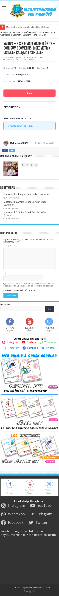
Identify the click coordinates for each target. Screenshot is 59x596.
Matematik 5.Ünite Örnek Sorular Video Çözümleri (27, 27)
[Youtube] (30, 591)
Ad (5, 274)
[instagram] (33, 591)
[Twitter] (27, 591)
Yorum (7, 246)
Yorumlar (10, 60)
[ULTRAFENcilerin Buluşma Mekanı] (29, 10)
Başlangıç (6, 32)
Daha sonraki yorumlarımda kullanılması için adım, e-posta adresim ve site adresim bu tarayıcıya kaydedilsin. (28, 284)
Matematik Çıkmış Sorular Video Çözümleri (26, 194)
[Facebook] (24, 591)
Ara (49, 309)
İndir (29, 93)
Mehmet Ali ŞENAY (13, 58)
